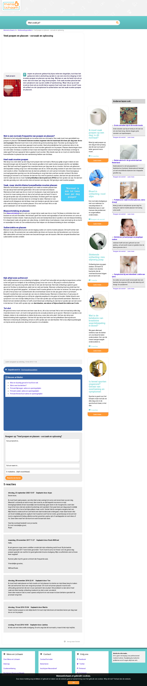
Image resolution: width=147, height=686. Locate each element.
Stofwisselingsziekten (25, 30)
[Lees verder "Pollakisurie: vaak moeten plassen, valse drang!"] (128, 190)
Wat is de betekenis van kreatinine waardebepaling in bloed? (97, 320)
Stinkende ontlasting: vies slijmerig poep (97, 257)
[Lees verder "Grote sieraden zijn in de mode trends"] (128, 115)
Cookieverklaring (9, 668)
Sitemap (6, 664)
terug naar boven (73, 641)
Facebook (82, 659)
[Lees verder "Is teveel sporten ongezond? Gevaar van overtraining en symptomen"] (98, 369)
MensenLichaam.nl (10, 30)
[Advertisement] (43, 54)
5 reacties (94, 346)
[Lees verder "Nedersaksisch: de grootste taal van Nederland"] (128, 150)
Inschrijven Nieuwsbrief (48, 668)
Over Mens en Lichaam (11, 659)
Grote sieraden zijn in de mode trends (128, 125)
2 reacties (94, 410)
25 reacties (94, 156)
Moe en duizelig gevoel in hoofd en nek (24, 383)
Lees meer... (131, 137)
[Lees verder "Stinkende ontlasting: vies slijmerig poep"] (98, 242)
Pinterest (82, 668)
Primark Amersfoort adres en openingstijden (26, 394)
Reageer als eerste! (119, 137)
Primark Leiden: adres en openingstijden (24, 391)
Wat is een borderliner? (18, 385)
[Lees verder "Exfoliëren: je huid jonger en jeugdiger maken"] (128, 227)
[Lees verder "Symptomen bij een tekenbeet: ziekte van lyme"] (128, 264)
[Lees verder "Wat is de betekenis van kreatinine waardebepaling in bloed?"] (98, 303)
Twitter (82, 664)
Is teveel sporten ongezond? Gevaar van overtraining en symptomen (97, 386)
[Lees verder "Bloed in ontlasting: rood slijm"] (98, 179)
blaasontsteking (13, 213)
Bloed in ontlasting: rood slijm (97, 194)
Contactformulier (46, 659)
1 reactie (93, 280)
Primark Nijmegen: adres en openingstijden (25, 388)
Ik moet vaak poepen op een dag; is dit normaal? (96, 134)
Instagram (83, 673)
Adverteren (44, 664)
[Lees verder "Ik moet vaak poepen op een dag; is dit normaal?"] (98, 118)
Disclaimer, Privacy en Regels (13, 673)
